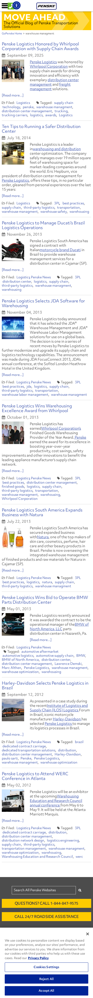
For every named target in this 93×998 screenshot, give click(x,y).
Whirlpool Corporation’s (61, 428)
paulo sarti (10, 758)
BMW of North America (20, 660)
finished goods (13, 486)
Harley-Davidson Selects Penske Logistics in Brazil (45, 685)
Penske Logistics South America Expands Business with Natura (42, 512)
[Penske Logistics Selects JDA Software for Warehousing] (13, 328)
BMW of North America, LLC (59, 626)
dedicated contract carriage (24, 746)
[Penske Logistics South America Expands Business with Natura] (13, 537)
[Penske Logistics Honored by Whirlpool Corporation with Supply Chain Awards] (13, 71)
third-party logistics (39, 207)
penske (28, 107)
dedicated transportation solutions (28, 750)
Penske (80, 437)
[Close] (88, 934)
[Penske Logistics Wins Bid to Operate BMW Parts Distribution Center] (13, 624)
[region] (46, 963)
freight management (50, 86)
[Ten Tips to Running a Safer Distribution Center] (13, 153)
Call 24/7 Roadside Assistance (46, 916)
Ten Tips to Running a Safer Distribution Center (41, 128)
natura (47, 582)
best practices (73, 203)
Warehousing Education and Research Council (37, 857)
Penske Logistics (43, 61)
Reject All (46, 979)
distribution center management (54, 82)
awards (50, 115)
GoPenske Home (12, 33)
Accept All (46, 991)
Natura (43, 536)
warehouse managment (54, 107)
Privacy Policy (38, 958)
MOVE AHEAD (34, 17)
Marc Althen (11, 668)
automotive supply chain (55, 656)
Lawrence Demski (68, 664)
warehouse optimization (20, 672)
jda (29, 386)
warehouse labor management (25, 395)
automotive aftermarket (39, 652)
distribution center (16, 281)
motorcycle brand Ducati (60, 249)
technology (11, 107)
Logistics (23, 103)
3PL (57, 203)
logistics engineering (63, 840)
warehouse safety (53, 212)
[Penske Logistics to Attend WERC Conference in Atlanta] (13, 800)
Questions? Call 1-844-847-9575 (46, 903)
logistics (36, 115)
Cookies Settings (46, 967)
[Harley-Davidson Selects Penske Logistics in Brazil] (13, 710)
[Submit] (80, 890)
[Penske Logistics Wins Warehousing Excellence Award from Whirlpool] (13, 433)
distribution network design (23, 840)
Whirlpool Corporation (49, 66)
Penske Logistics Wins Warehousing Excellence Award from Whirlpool (37, 408)
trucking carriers (14, 115)
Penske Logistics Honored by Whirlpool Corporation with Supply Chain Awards (40, 46)
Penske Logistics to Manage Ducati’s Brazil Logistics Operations (43, 225)
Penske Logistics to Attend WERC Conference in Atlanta (35, 776)
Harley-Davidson (67, 719)
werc (79, 857)
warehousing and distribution (57, 148)
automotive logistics (17, 656)
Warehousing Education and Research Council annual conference (56, 801)
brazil (79, 742)
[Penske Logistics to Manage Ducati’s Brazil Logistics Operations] (13, 250)
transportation (68, 207)
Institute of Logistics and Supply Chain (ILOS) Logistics (59, 707)
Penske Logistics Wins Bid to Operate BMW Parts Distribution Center (45, 599)
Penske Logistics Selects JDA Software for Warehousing (43, 303)
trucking (61, 111)
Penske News (41, 277)
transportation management (24, 848)
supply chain (63, 103)
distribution (67, 750)
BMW (80, 656)
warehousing (79, 212)
